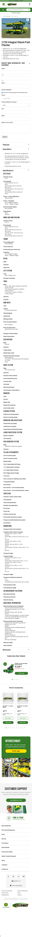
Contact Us (5, 869)
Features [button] (6, 145)
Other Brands (5, 847)
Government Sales (7, 851)
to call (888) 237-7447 (16, 0)
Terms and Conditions (7, 890)
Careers (20, 894)
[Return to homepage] (9, 6)
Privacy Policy (5, 892)
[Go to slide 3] (16, 679)
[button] (27, 19)
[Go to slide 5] (14, 727)
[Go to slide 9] (22, 727)
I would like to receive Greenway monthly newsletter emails (15, 92)
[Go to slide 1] (12, 679)
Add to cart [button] (21, 673)
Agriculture (8, 16)
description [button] (7, 149)
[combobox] (18, 9)
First (2, 74)
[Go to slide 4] (18, 679)
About (3, 860)
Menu (3, 10)
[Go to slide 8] (20, 727)
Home (4, 16)
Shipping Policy (5, 894)
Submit (5, 136)
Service (4, 838)
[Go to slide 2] (14, 679)
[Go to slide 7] (18, 727)
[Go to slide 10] (24, 727)
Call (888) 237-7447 (16, 800)
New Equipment (6, 825)
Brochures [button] (6, 650)
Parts (3, 834)
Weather (17, 881)
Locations (4, 864)
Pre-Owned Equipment (8, 830)
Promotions (5, 843)
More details (8, 718)
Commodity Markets (17, 885)
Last (2, 80)
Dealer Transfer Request (9, 856)
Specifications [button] (8, 170)
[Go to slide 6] (16, 727)
